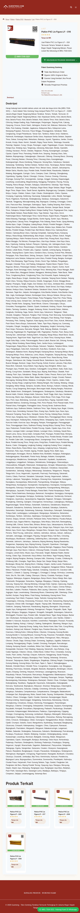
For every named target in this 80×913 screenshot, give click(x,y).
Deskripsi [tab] (10, 97)
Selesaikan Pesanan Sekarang (15, 825)
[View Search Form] (71, 7)
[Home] (3, 19)
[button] (8, 28)
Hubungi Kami (49, 893)
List (43, 29)
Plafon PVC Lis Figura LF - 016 (53, 95)
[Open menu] (77, 7)
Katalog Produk (32, 893)
